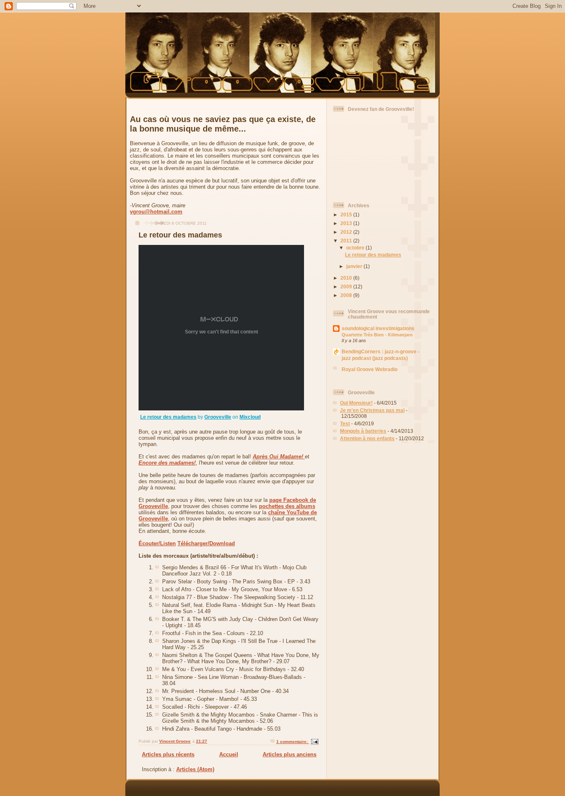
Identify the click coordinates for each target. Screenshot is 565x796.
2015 (346, 214)
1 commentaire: (292, 741)
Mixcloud (250, 417)
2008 (346, 295)
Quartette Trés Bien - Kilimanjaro (377, 334)
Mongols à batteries (363, 431)
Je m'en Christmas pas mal (372, 410)
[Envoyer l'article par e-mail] (314, 741)
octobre (356, 247)
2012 (346, 232)
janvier (355, 266)
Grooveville (217, 417)
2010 (346, 278)
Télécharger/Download (206, 543)
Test (345, 423)
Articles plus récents (168, 754)
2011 (346, 240)
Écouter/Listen (157, 543)
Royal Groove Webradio (369, 369)
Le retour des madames (180, 235)
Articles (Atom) (195, 769)
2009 (346, 286)
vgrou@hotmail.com (156, 212)
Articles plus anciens (289, 754)
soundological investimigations (378, 328)
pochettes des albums (287, 506)
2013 (346, 223)
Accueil (228, 754)
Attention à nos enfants (367, 438)
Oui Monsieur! (356, 402)
